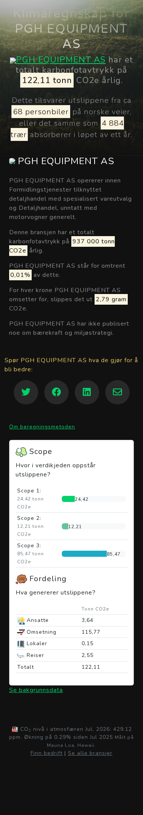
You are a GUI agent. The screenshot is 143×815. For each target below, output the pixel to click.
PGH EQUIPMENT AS (61, 60)
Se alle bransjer (90, 753)
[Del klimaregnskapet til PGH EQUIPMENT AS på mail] (117, 392)
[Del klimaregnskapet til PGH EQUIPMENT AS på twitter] (26, 392)
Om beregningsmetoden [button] (42, 426)
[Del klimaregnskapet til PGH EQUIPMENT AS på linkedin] (87, 392)
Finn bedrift (47, 753)
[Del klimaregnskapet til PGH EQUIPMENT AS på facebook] (56, 392)
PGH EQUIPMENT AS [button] (64, 161)
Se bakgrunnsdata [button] (36, 690)
